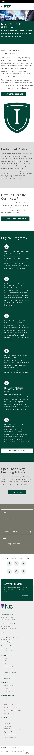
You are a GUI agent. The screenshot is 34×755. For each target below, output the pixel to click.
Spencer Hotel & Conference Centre (12, 646)
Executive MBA (8, 667)
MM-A (6, 670)
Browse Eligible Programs (15, 219)
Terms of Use (20, 747)
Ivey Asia (3, 632)
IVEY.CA (4, 1)
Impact (6, 698)
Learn (5, 720)
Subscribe (24, 596)
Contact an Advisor (8, 39)
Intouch (6, 701)
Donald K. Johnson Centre (8, 623)
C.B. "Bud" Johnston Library (12, 729)
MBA (5, 661)
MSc (5, 664)
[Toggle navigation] (30, 6)
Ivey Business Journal (10, 707)
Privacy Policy (5, 751)
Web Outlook (7, 726)
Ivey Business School (7, 614)
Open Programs (9, 519)
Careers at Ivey (8, 691)
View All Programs (17, 451)
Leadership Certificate (11, 544)
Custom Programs (10, 531)
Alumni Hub (7, 723)
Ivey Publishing (8, 713)
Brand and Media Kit (10, 735)
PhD (5, 675)
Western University (16, 751)
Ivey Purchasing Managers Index (13, 710)
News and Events (9, 704)
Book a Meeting (17, 492)
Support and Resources (11, 732)
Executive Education (10, 672)
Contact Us (7, 688)
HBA (5, 658)
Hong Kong (7, 678)
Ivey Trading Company (10, 738)
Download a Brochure (14, 94)
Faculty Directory (9, 685)
